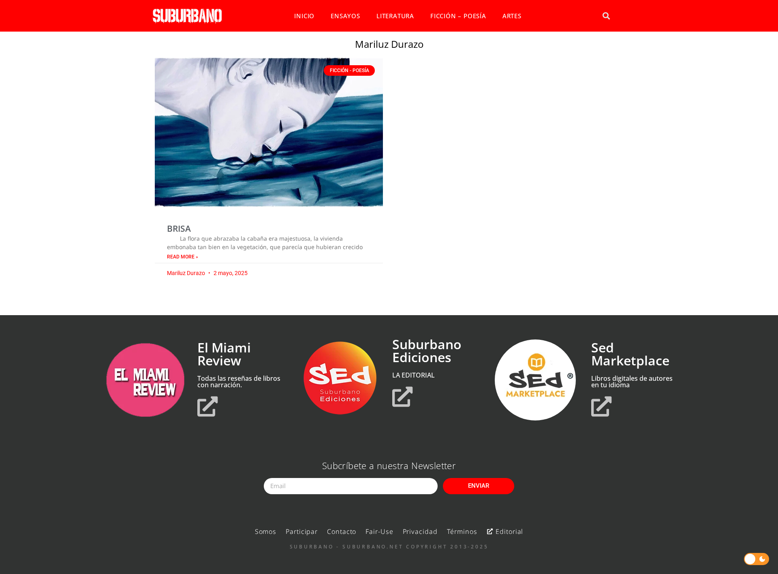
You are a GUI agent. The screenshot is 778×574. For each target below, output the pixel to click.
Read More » (182, 257)
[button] (606, 16)
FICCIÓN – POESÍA (458, 16)
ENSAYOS (345, 16)
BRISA (179, 228)
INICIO (304, 16)
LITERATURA (395, 16)
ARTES (512, 16)
